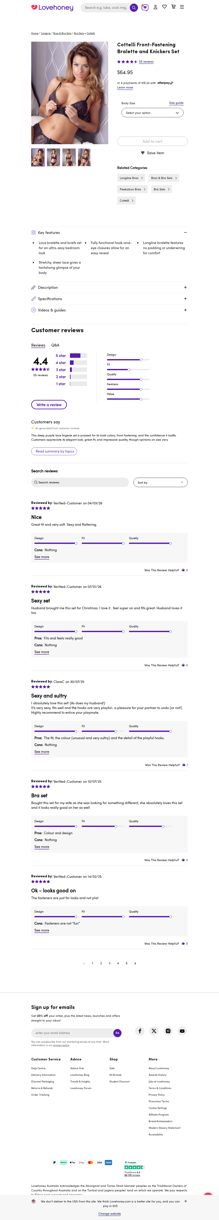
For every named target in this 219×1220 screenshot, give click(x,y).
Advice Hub (77, 1068)
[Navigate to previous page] (84, 963)
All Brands (115, 1074)
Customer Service (46, 1059)
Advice (75, 1059)
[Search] (134, 8)
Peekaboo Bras (130, 189)
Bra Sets (79, 33)
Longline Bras (129, 178)
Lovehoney (109, 20)
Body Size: (128, 103)
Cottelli (124, 200)
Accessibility (156, 1134)
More (153, 1059)
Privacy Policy (157, 1094)
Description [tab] (48, 287)
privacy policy (61, 1045)
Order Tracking (40, 1094)
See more (41, 556)
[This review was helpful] (183, 570)
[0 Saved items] (164, 7)
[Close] (185, 1201)
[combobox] (109, 7)
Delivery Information (43, 1074)
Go (117, 1033)
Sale (112, 1068)
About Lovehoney (159, 1068)
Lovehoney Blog (79, 1074)
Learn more (125, 87)
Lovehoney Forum (81, 1088)
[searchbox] (83, 482)
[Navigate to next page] (135, 963)
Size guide (176, 103)
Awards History (157, 1074)
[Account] (155, 7)
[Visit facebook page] (140, 1031)
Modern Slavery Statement (165, 1127)
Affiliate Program (159, 1114)
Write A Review (49, 404)
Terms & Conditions (160, 1088)
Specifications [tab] (50, 298)
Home (34, 33)
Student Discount (120, 1081)
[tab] (50, 1099)
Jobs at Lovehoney (159, 1081)
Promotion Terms (159, 1101)
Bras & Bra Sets (62, 33)
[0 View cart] (173, 7)
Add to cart (152, 141)
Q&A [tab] (55, 345)
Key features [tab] (49, 232)
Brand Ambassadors (160, 1121)
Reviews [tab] (38, 345)
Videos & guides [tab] (52, 310)
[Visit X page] (154, 1031)
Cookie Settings (158, 1108)
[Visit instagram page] (168, 1031)
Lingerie (46, 33)
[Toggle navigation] (182, 7)
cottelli (91, 33)
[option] (69, 93)
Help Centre (38, 1068)
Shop (114, 1059)
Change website (109, 1213)
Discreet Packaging (42, 1081)
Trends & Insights (80, 1081)
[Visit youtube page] (182, 1031)
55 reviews (146, 61)
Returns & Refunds (42, 1088)
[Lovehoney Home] (52, 8)
